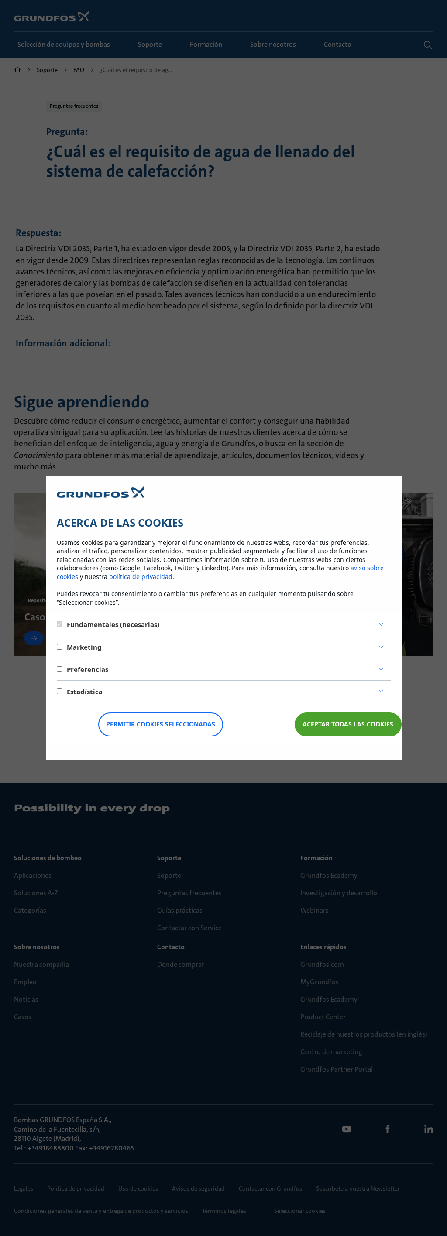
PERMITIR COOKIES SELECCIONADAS (160, 724)
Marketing (84, 647)
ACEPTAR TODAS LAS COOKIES (348, 724)
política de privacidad (140, 576)
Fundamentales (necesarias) (113, 624)
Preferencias (87, 669)
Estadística (85, 691)
